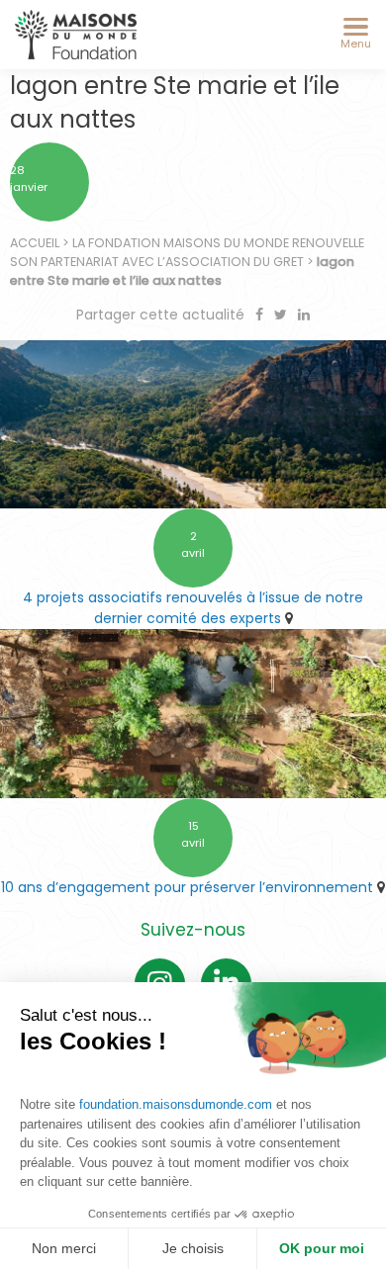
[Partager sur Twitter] (282, 314)
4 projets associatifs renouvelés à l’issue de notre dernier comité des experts (193, 608)
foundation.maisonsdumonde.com (175, 1104)
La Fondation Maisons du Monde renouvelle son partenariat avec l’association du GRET (187, 252)
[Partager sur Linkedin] (304, 314)
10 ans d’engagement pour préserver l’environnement (187, 887)
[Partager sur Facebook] (261, 314)
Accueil (34, 242)
